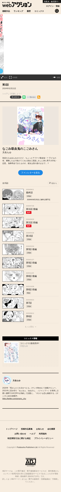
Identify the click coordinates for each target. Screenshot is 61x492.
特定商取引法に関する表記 (19, 438)
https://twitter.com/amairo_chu (14, 399)
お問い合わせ (20, 434)
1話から (54, 183)
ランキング (18, 11)
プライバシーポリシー (43, 438)
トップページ (11, 429)
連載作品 (6, 11)
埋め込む (32, 97)
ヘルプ (32, 434)
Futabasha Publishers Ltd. (27, 447)
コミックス (39, 11)
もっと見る (29, 327)
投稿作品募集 (27, 429)
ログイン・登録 (53, 6)
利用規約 (43, 434)
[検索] (57, 11)
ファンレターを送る (30, 172)
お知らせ (40, 429)
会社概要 (51, 429)
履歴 (29, 11)
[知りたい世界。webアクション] (16, 5)
